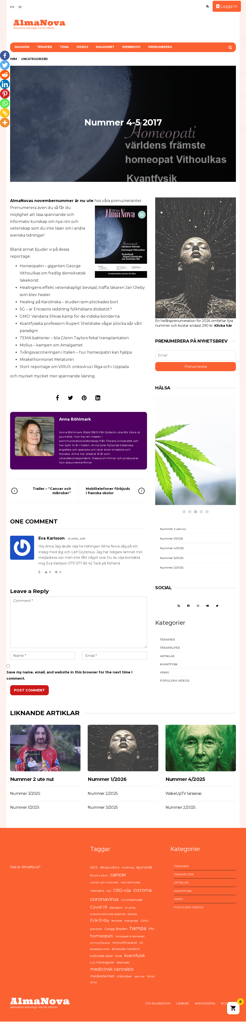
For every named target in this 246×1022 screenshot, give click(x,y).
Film (171, 476)
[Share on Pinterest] (84, 398)
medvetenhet (102, 976)
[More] (5, 122)
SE (20, 7)
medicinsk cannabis (112, 969)
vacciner (139, 976)
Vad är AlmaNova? (25, 867)
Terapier (44, 47)
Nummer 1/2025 (24, 807)
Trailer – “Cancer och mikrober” (52, 491)
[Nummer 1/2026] (123, 748)
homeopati (101, 935)
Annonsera (205, 1003)
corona (142, 890)
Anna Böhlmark (75, 419)
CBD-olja (122, 890)
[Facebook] (5, 55)
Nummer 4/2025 (172, 548)
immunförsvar (100, 943)
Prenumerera (160, 47)
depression (116, 907)
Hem (13, 59)
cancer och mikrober (104, 882)
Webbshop (131, 47)
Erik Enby (99, 920)
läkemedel (123, 962)
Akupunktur (110, 867)
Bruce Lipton (99, 875)
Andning (128, 867)
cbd (108, 890)
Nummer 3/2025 (171, 558)
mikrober (124, 976)
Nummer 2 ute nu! (173, 529)
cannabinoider (131, 882)
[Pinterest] (5, 94)
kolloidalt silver (101, 956)
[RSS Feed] (207, 6)
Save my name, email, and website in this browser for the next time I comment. (69, 675)
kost (118, 956)
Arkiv (164, 672)
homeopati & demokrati (130, 936)
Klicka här (223, 325)
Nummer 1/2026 (171, 538)
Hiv (151, 928)
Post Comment (29, 690)
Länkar (182, 1003)
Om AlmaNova (157, 1003)
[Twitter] (5, 65)
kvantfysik (134, 955)
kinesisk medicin (126, 949)
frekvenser (131, 920)
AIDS (94, 867)
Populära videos (174, 680)
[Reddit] (5, 74)
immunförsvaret (124, 943)
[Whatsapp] (5, 103)
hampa (138, 928)
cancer (118, 875)
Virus (150, 976)
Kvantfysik (169, 664)
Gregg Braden (116, 929)
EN (12, 7)
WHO (93, 982)
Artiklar (167, 656)
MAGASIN (22, 47)
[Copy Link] (5, 113)
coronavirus (104, 899)
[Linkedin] (5, 84)
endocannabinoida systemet (107, 914)
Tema (64, 47)
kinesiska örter (100, 949)
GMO (144, 920)
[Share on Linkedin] (98, 398)
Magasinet (105, 47)
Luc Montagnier (102, 962)
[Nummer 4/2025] (201, 748)
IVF (141, 943)
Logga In (228, 6)
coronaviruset (131, 900)
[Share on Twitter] (70, 398)
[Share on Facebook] (57, 398)
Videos (82, 47)
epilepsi (132, 914)
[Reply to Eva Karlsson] (39, 572)
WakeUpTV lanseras (183, 793)
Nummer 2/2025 (171, 567)
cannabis (97, 890)
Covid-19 (98, 906)
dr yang (130, 907)
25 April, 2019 (76, 538)
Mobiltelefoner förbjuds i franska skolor (108, 491)
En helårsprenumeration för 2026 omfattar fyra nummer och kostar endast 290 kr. (194, 323)
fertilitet (116, 920)
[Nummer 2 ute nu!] (45, 748)
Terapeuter (170, 647)
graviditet (96, 929)
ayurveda (144, 867)
